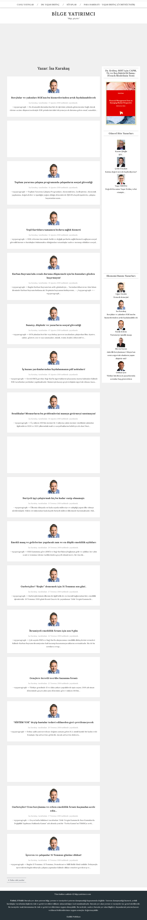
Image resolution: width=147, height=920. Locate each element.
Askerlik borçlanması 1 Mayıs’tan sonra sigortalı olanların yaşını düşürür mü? (121, 355)
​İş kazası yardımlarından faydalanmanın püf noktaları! (53, 369)
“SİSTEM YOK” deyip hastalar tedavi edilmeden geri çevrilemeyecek (54, 722)
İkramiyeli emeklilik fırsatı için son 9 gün (53, 630)
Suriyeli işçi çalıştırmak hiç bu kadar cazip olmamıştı (53, 498)
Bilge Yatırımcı (73, 14)
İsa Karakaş (33, 103)
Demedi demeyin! (121, 297)
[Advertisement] (73, 44)
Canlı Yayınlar (25, 4)
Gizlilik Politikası (73, 917)
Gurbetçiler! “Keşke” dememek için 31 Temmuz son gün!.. (53, 586)
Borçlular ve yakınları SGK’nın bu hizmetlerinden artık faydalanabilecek (53, 97)
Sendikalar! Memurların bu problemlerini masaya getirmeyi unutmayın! (54, 413)
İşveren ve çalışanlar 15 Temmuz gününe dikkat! (53, 855)
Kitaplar (71, 4)
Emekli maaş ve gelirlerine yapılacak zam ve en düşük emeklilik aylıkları (53, 542)
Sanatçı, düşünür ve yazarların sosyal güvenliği (53, 325)
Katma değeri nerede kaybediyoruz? (121, 172)
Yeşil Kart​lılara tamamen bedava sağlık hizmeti (53, 229)
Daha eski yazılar (17, 880)
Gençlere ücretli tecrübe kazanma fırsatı (54, 678)
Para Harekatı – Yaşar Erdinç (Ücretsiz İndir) (109, 4)
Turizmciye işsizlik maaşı (121, 335)
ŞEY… (121, 154)
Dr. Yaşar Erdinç (50, 4)
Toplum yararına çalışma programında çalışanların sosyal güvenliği (53, 182)
